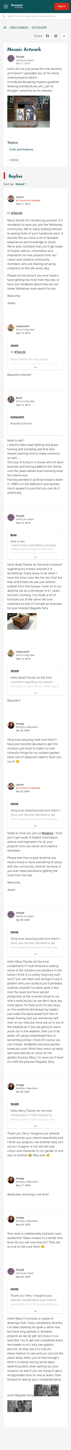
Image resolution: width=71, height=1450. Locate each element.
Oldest (19, 184)
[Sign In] (61, 6)
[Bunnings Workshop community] (17, 6)
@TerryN (16, 213)
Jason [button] (20, 197)
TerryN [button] (20, 56)
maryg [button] (20, 723)
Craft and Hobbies (21, 150)
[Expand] (35, 367)
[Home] (5, 27)
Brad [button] (19, 397)
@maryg (47, 833)
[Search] (3, 16)
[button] (11, 58)
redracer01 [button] (23, 326)
